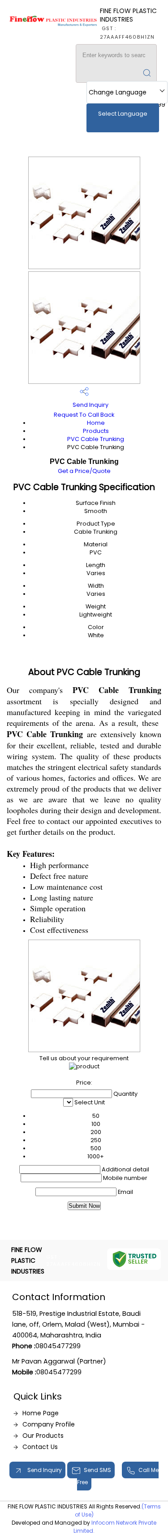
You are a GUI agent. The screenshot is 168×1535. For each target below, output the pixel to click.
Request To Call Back (84, 415)
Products (96, 431)
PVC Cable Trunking (95, 439)
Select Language (122, 113)
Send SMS (97, 1470)
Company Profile (48, 1424)
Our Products (43, 1435)
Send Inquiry (89, 405)
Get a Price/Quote (84, 471)
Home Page (40, 1413)
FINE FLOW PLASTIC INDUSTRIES (128, 23)
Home (96, 423)
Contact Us (40, 1446)
